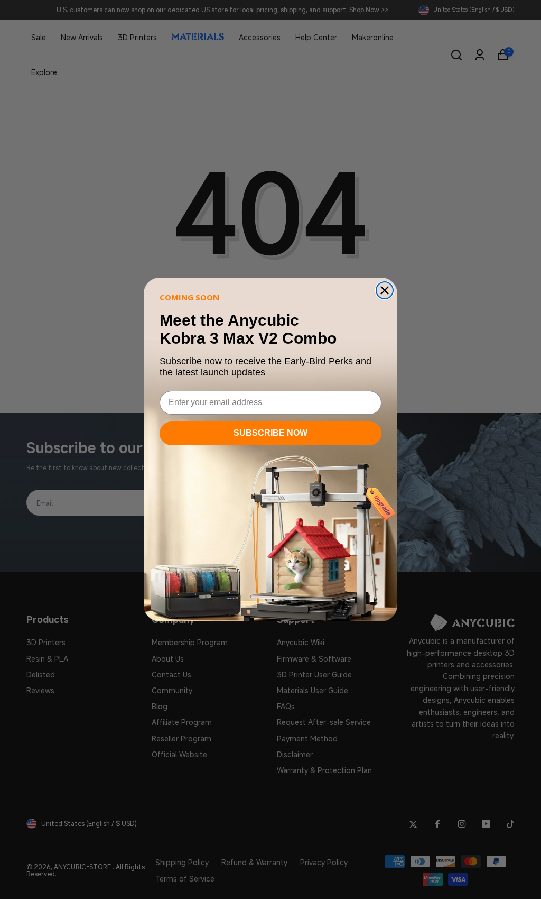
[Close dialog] (384, 290)
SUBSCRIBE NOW (270, 432)
